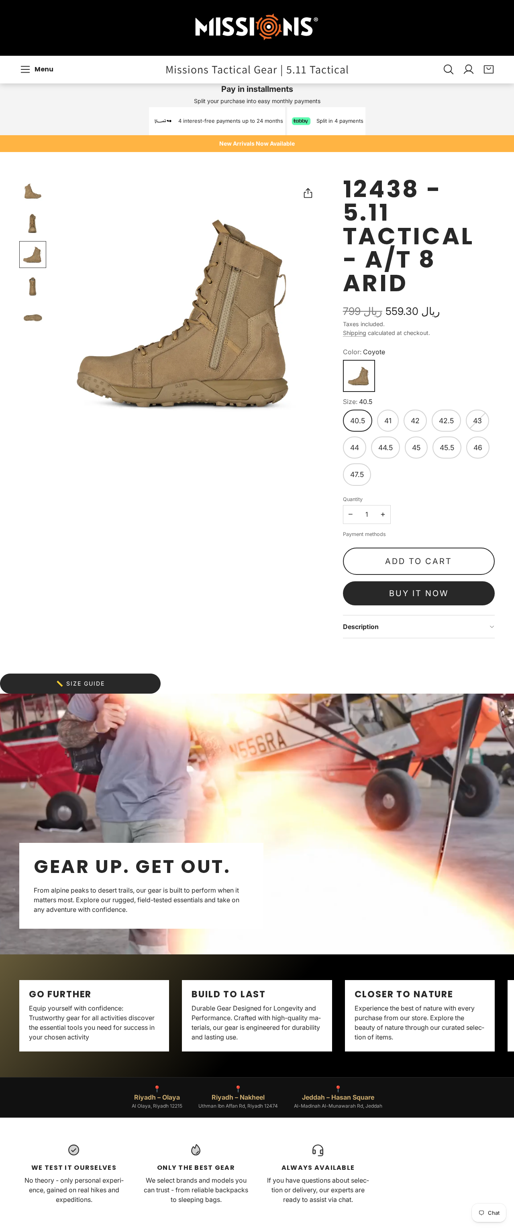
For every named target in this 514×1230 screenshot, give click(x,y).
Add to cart (418, 561)
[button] (38, 69)
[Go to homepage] (257, 28)
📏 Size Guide (80, 683)
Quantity (353, 499)
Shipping (354, 332)
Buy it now (419, 593)
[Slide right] (495, 1016)
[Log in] (469, 69)
